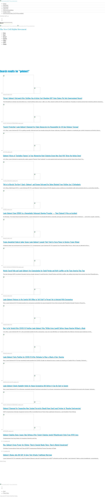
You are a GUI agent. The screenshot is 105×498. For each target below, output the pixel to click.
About (4, 3)
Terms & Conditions (8, 10)
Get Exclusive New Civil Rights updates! (13, 13)
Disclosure (5, 7)
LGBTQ (4, 42)
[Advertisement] (52, 57)
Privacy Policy (6, 11)
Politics (4, 40)
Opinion (4, 44)
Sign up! (4, 37)
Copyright (5, 8)
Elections (5, 38)
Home (4, 33)
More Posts (3, 461)
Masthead (5, 5)
